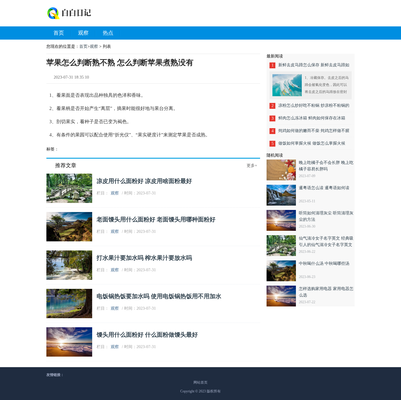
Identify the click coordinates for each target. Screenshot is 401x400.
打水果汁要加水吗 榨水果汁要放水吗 (144, 258)
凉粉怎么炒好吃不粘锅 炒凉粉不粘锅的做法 (313, 107)
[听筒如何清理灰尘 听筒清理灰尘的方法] (283, 220)
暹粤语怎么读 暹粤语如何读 (324, 188)
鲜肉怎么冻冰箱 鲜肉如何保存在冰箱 (311, 118)
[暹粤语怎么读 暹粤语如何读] (283, 195)
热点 (108, 33)
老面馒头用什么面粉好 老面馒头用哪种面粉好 (156, 219)
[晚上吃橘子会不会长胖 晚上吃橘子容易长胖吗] (283, 170)
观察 (83, 33)
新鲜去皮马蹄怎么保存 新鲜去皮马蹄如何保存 (313, 67)
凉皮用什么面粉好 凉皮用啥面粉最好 (144, 181)
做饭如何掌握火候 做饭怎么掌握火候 (311, 143)
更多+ (252, 165)
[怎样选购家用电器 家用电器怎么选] (283, 296)
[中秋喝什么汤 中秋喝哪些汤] (283, 270)
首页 (58, 33)
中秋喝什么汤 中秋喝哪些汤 (324, 263)
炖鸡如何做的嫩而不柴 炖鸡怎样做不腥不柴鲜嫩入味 (313, 132)
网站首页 (200, 382)
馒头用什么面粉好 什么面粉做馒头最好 (147, 334)
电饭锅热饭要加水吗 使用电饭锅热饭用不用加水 (159, 296)
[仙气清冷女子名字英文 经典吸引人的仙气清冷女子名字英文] (283, 245)
